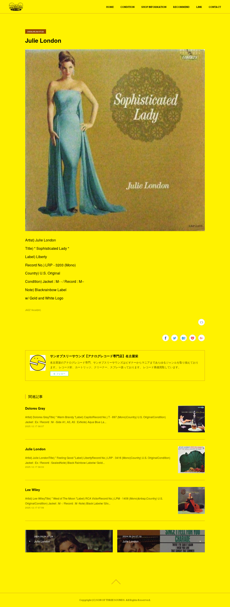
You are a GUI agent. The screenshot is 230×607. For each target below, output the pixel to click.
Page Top (115, 581)
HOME (110, 7)
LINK (199, 7)
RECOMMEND (181, 7)
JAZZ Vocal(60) (33, 310)
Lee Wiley (32, 489)
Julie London (35, 449)
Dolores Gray (35, 408)
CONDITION (127, 7)
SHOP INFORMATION (153, 7)
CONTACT (215, 7)
